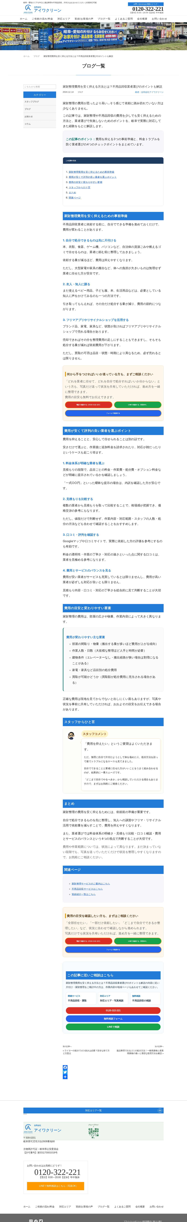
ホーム (24, 19)
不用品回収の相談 (141, 998)
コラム (28, 124)
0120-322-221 (148, 9)
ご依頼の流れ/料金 (42, 19)
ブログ (80, 92)
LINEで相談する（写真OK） (137, 405)
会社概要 (142, 19)
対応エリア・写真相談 (111, 998)
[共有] (113, 1076)
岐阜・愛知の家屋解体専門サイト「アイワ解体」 (94, 1133)
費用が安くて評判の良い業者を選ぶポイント (93, 177)
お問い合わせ (159, 19)
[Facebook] (113, 1067)
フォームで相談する (113, 413)
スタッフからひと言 (79, 187)
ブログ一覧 (104, 19)
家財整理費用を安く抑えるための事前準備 (91, 171)
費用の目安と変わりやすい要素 (85, 182)
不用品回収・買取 (77, 998)
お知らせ (29, 116)
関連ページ (75, 197)
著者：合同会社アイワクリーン (149, 92)
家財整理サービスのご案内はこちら (91, 883)
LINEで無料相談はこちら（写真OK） (58, 1186)
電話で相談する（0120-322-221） (88, 405)
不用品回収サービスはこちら (87, 888)
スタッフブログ (32, 101)
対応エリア (64, 19)
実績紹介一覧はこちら (84, 894)
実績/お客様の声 (84, 19)
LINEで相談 (113, 1027)
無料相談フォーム (113, 1018)
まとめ (72, 192)
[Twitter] (113, 1072)
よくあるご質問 (124, 19)
